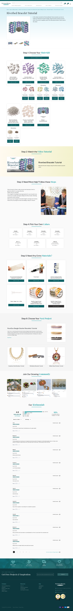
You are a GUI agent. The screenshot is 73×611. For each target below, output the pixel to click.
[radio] (36, 411)
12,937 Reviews (17, 415)
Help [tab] (40, 583)
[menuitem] (16, 5)
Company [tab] (4, 583)
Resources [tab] (23, 583)
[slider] (14, 170)
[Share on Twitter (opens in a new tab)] (17, 430)
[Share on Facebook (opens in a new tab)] (16, 430)
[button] (64, 4)
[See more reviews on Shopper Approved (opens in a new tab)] (19, 430)
